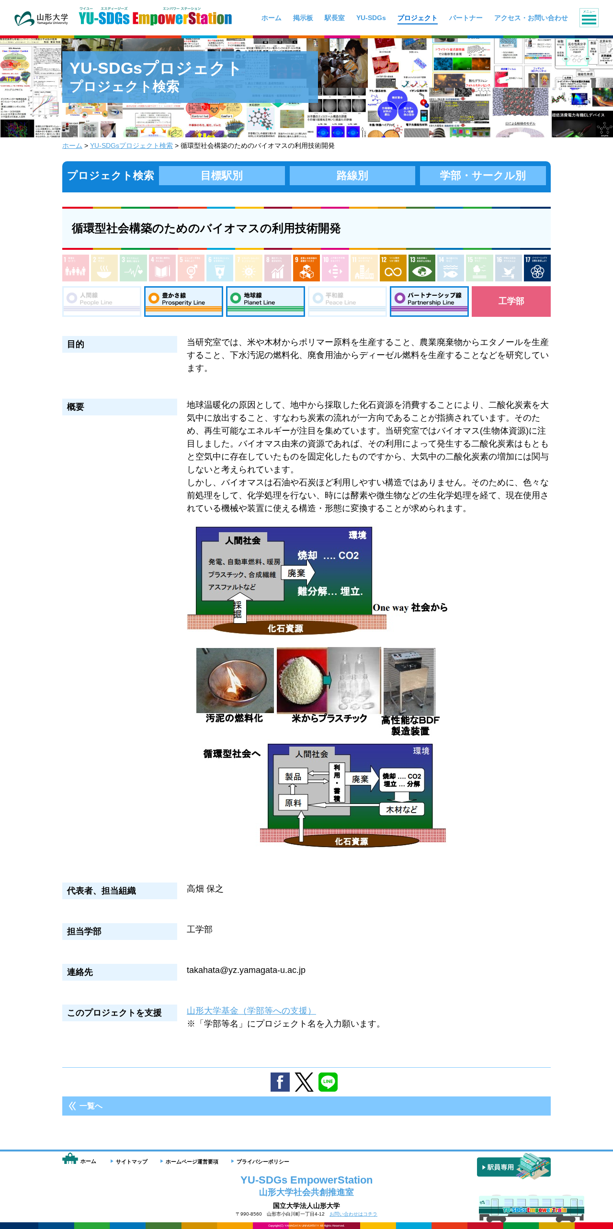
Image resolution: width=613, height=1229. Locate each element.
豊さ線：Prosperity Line (183, 301)
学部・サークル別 (483, 175)
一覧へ (90, 1106)
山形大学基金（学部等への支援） (251, 1011)
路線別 (352, 175)
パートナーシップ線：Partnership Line (429, 301)
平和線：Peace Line (347, 301)
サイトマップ (132, 1161)
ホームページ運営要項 (192, 1161)
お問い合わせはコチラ (353, 1214)
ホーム (72, 145)
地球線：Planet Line (265, 301)
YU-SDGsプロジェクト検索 (131, 145)
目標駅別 (222, 175)
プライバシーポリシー (263, 1161)
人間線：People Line (101, 301)
